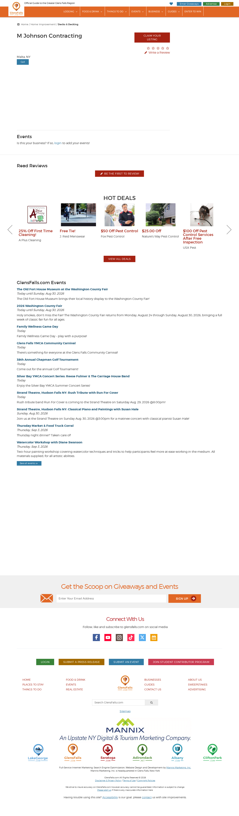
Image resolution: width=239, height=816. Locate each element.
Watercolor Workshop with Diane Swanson (49, 442)
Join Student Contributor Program (181, 661)
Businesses (152, 679)
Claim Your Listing (152, 37)
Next (229, 229)
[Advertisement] (119, 530)
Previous (9, 229)
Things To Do (115, 11)
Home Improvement (43, 24)
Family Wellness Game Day (37, 327)
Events (135, 11)
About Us (195, 679)
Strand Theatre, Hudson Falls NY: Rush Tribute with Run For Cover (67, 393)
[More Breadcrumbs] (18, 24)
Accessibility (110, 797)
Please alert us (104, 790)
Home (24, 24)
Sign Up (182, 598)
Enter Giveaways (189, 3)
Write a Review (159, 52)
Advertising (197, 689)
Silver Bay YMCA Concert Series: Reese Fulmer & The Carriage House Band (73, 376)
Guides (172, 11)
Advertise (211, 3)
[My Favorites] (171, 4)
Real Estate (74, 689)
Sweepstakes (197, 684)
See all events (27, 463)
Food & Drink (90, 11)
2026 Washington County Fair (39, 306)
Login (227, 3)
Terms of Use (129, 780)
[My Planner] (153, 637)
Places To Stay (33, 684)
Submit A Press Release (81, 661)
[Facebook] (96, 637)
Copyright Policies (146, 780)
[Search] (151, 702)
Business (154, 11)
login (58, 143)
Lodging (68, 11)
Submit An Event (126, 661)
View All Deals (119, 258)
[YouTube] (107, 637)
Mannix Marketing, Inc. (178, 767)
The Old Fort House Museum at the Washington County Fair (62, 289)
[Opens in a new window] (38, 752)
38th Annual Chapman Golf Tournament (47, 360)
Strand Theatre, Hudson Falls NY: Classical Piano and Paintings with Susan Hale (78, 409)
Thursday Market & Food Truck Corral (45, 426)
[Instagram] (119, 637)
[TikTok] (130, 637)
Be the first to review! (121, 173)
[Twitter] (142, 637)
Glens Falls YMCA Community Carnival (46, 343)
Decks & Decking (68, 24)
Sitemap (125, 711)
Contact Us (152, 689)
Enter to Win (192, 11)
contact (147, 797)
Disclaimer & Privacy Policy (108, 780)
